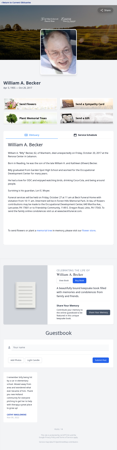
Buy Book (79, 280)
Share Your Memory (98, 312)
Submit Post (100, 360)
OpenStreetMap (61, 442)
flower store (88, 230)
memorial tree (44, 230)
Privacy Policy (50, 437)
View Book (64, 280)
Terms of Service (66, 437)
